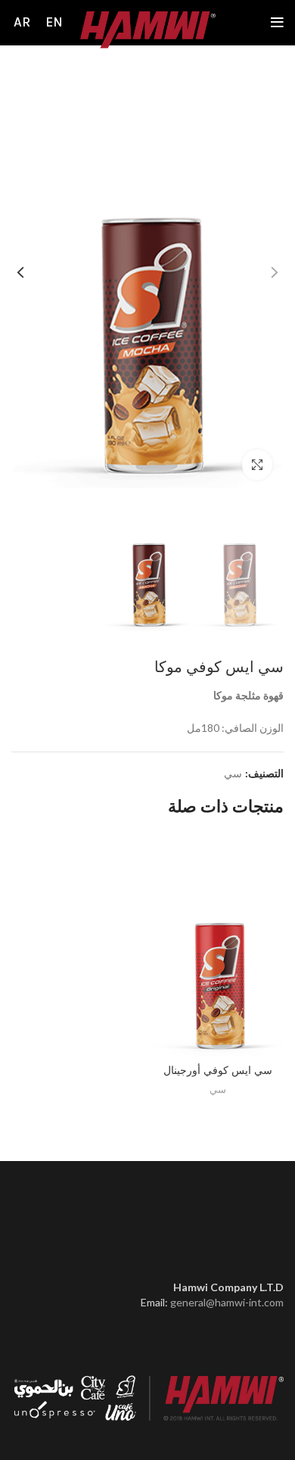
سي (233, 773)
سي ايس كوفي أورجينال (217, 1070)
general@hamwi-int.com (227, 1302)
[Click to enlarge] (257, 465)
